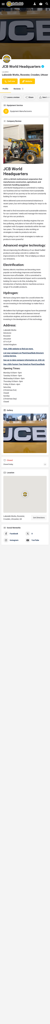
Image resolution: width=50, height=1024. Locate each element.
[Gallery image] (25, 433)
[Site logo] (15, 4)
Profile (5, 89)
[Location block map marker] (25, 494)
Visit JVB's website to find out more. (18, 349)
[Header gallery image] (25, 29)
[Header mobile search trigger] (47, 4)
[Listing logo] (6, 59)
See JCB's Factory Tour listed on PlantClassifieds (24, 364)
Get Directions (39, 518)
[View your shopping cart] (41, 4)
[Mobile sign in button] (34, 4)
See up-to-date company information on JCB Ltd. (24, 360)
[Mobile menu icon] (3, 4)
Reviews (18, 89)
